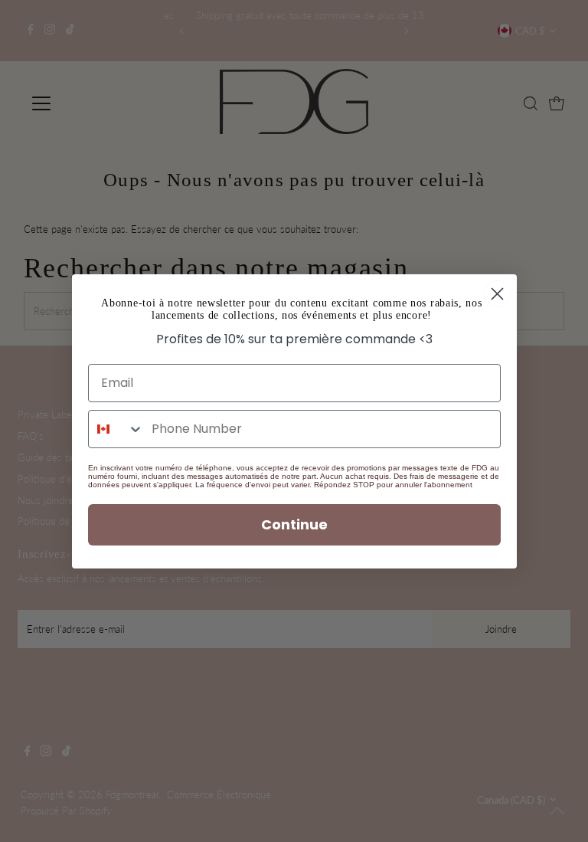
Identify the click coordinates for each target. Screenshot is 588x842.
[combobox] (116, 429)
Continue (294, 524)
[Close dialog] (497, 293)
